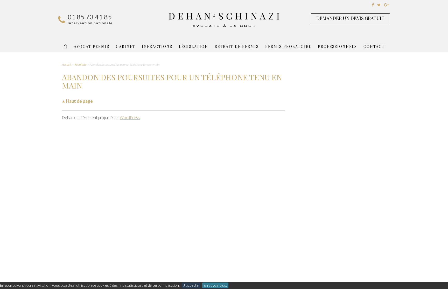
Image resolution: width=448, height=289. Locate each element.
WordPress (130, 117)
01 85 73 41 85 (90, 17)
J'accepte (191, 285)
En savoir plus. (215, 285)
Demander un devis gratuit (350, 18)
